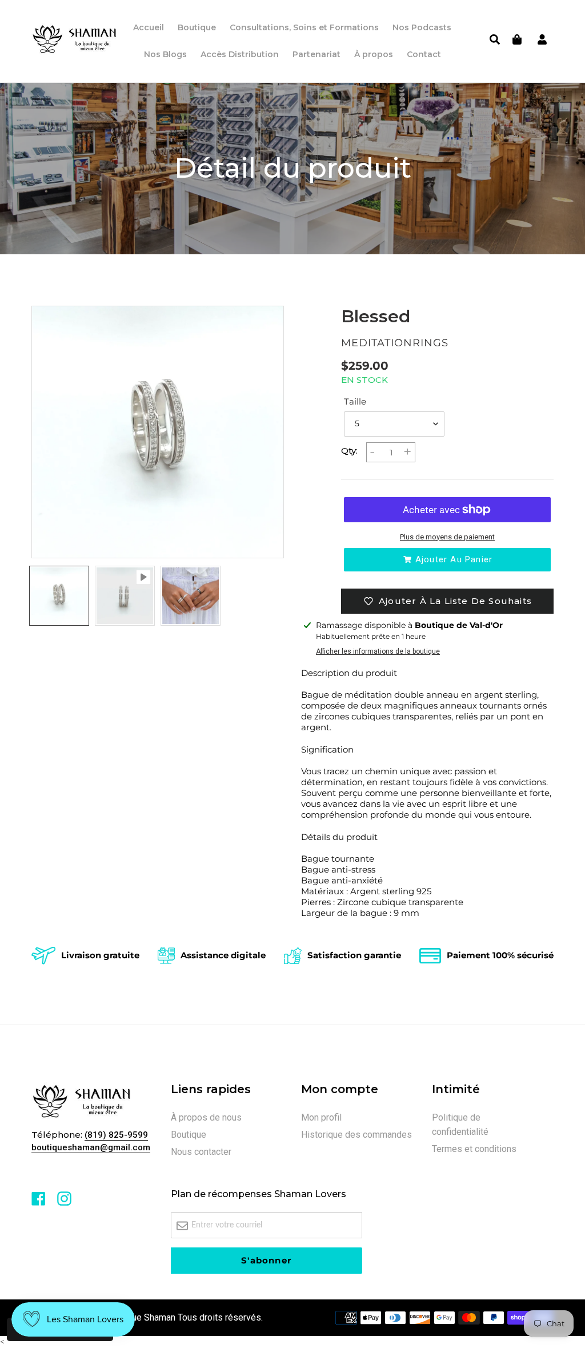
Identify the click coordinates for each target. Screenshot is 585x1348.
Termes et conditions (474, 1148)
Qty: (349, 450)
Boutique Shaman (140, 1317)
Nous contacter (201, 1151)
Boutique (188, 1134)
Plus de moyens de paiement (447, 537)
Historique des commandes (356, 1134)
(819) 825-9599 (116, 1135)
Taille (355, 401)
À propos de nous (206, 1117)
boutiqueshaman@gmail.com (90, 1147)
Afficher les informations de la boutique (378, 651)
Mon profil (321, 1117)
